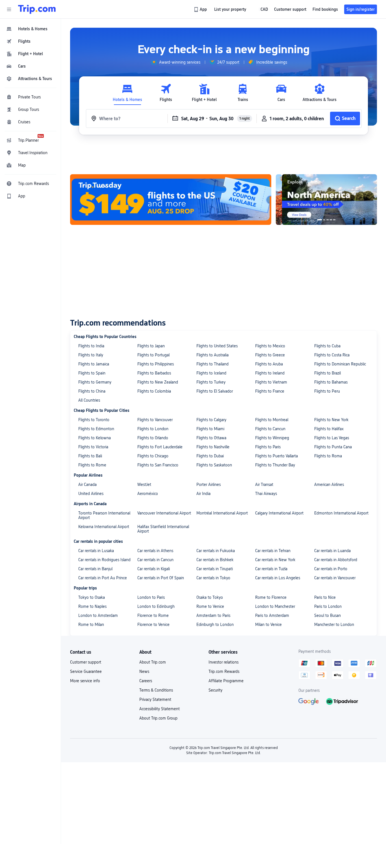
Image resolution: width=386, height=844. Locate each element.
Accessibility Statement (159, 709)
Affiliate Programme (226, 681)
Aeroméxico (147, 493)
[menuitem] (30, 29)
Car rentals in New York (275, 559)
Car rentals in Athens (155, 550)
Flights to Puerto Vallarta (276, 456)
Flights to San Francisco (157, 465)
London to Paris (151, 597)
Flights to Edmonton (96, 429)
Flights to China (91, 391)
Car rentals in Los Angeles (277, 578)
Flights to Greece (270, 355)
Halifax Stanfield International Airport (163, 528)
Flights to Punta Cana (333, 447)
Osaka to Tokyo (209, 597)
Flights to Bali (90, 456)
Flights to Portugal (153, 355)
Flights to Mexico (270, 346)
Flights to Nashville (212, 447)
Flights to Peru (327, 391)
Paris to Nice (325, 597)
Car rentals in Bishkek (214, 559)
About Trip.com (152, 662)
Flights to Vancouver (155, 419)
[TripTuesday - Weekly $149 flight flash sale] (170, 199)
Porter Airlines (208, 484)
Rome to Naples (92, 606)
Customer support (85, 662)
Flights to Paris (268, 447)
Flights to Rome (92, 465)
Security (215, 690)
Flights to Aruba (269, 364)
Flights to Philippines (155, 364)
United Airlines (90, 493)
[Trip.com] (37, 9)
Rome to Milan (91, 624)
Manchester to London (334, 624)
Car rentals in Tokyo (213, 578)
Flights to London (152, 429)
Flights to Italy (90, 355)
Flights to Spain (91, 373)
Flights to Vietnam (271, 382)
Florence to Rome (153, 615)
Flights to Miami (210, 429)
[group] (175, 62)
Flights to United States (217, 346)
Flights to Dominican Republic (340, 364)
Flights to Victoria (93, 447)
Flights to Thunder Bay (275, 465)
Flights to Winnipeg (272, 438)
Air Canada (87, 484)
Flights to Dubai (210, 456)
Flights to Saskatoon (214, 465)
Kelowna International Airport (103, 526)
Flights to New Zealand (157, 382)
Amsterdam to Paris (213, 615)
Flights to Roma (328, 456)
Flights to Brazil (327, 373)
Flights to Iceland (211, 373)
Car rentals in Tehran (272, 550)
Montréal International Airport (222, 513)
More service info (85, 681)
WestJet (144, 484)
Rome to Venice (210, 606)
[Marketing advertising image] (309, 199)
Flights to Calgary (211, 419)
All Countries (89, 400)
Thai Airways (266, 493)
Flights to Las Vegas (331, 438)
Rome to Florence (271, 597)
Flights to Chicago (152, 456)
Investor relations (223, 662)
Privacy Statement (155, 699)
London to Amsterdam (98, 615)
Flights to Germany (94, 382)
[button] (9, 9)
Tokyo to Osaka (91, 597)
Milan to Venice (268, 624)
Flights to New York (331, 419)
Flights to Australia (212, 355)
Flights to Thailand (212, 364)
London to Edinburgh (156, 606)
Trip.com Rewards (224, 671)
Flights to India (91, 346)
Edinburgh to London (215, 624)
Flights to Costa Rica (332, 355)
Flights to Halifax (329, 429)
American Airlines (329, 484)
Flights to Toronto (93, 419)
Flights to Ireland (270, 373)
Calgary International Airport (279, 513)
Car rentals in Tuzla (271, 569)
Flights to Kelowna (94, 438)
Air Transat (264, 484)
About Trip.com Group (158, 718)
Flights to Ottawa (211, 438)
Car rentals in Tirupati (214, 569)
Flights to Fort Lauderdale (160, 447)
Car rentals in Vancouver (334, 578)
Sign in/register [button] (360, 9)
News (144, 671)
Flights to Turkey (210, 382)
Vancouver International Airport (164, 513)
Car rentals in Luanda (332, 550)
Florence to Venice (153, 624)
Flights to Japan (151, 346)
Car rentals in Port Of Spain (160, 578)
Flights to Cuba (327, 346)
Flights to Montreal (271, 419)
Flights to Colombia (154, 391)
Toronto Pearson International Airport (104, 515)
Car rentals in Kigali (153, 569)
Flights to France (269, 391)
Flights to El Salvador (214, 391)
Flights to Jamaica (93, 364)
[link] (201, 9)
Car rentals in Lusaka (96, 550)
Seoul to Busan (327, 615)
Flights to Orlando (152, 438)
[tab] (127, 93)
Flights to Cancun (270, 429)
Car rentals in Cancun (155, 559)
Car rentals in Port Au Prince (102, 578)
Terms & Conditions (156, 690)
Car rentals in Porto (330, 569)
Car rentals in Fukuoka (215, 550)
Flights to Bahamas (331, 382)
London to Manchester (275, 606)
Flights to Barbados (154, 373)
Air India (203, 493)
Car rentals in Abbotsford (335, 559)
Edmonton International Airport (341, 513)
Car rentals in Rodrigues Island (104, 559)
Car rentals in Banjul (95, 569)
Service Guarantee (86, 671)
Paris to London (328, 606)
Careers (145, 681)
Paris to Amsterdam (272, 615)
